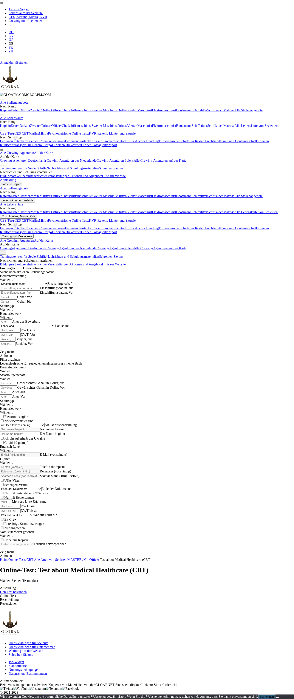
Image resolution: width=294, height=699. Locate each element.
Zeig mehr (7, 352)
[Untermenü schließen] (1, 99)
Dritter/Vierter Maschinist (135, 110)
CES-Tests (7, 133)
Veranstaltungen (58, 176)
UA (11, 39)
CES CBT (21, 133)
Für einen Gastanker (79, 141)
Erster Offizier (20, 110)
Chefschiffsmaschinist (76, 110)
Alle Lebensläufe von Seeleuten (256, 125)
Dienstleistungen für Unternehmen (32, 647)
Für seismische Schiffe (174, 141)
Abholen (6, 355)
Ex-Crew (10, 519)
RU (11, 32)
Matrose (228, 110)
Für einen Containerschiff (238, 141)
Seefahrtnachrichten (34, 176)
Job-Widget (16, 662)
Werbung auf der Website (26, 651)
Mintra (43, 133)
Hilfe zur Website (114, 176)
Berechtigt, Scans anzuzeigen (24, 524)
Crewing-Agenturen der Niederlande (71, 160)
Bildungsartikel (10, 176)
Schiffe (41, 168)
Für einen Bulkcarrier (66, 145)
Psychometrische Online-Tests (68, 133)
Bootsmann (184, 110)
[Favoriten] (0, 58)
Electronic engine (16, 416)
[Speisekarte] (1, 3)
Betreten (22, 62)
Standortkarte (18, 666)
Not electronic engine (18, 421)
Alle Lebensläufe (11, 118)
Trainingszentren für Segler (18, 168)
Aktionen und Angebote (85, 176)
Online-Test (8, 596)
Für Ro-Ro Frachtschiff (205, 141)
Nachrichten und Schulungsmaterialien (72, 168)
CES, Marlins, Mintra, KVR (28, 17)
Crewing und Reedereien (26, 21)
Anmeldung (8, 62)
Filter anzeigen (10, 359)
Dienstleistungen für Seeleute (28, 643)
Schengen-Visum (16, 485)
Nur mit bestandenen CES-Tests (26, 493)
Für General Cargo (39, 145)
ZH (11, 51)
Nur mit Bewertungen (19, 497)
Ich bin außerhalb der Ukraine (24, 438)
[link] (25, 95)
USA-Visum (12, 480)
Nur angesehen (14, 528)
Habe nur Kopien (16, 540)
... (10, 24)
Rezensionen (8, 603)
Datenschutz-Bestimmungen (28, 673)
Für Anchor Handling (144, 141)
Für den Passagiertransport (99, 145)
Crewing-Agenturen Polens (115, 160)
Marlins (34, 133)
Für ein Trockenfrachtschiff (111, 141)
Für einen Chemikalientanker (45, 141)
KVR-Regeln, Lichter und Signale (112, 133)
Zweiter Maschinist (104, 110)
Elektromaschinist (164, 110)
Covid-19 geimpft (16, 443)
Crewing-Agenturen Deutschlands (23, 160)
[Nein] (277, 697)
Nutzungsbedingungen (24, 669)
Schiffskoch (215, 110)
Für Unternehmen (29, 268)
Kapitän (5, 110)
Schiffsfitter (199, 110)
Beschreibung (9, 599)
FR (11, 47)
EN (11, 36)
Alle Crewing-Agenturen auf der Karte (160, 160)
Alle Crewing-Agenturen (17, 153)
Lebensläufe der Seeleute (26, 13)
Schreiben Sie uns (111, 168)
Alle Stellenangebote (14, 102)
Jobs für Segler (19, 9)
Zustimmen (267, 696)
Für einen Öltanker (13, 141)
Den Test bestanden (13, 592)
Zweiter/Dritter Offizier (46, 110)
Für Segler (7, 268)
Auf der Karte (43, 153)
